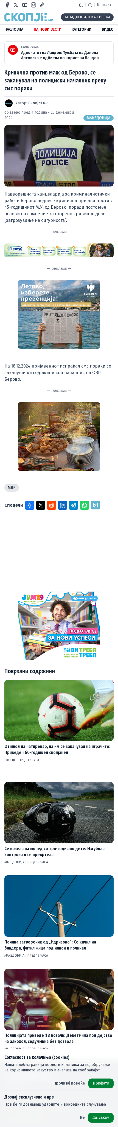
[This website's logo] (28, 17)
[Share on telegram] (73, 505)
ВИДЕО (108, 29)
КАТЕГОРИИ (81, 29)
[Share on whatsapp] (84, 505)
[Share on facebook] (29, 505)
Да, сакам (100, 1117)
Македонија (98, 118)
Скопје (10, 760)
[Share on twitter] (40, 505)
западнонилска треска (87, 17)
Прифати (101, 1083)
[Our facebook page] (7, 5)
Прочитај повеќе (69, 1083)
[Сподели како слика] (95, 505)
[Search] (90, 5)
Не (82, 1117)
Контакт (104, 4)
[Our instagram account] (33, 5)
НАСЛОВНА (13, 29)
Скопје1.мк (38, 103)
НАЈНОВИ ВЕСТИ (47, 29)
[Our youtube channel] (24, 5)
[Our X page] (16, 5)
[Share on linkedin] (62, 505)
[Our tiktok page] (42, 5)
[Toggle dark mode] (81, 5)
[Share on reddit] (51, 505)
